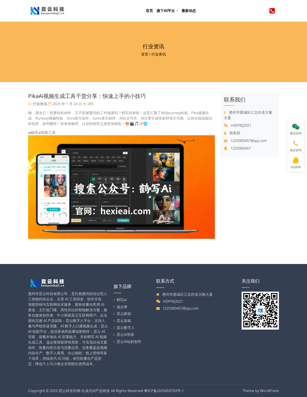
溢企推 (122, 306)
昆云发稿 (124, 320)
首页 (149, 10)
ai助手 (33, 132)
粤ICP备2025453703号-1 (164, 390)
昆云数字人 (126, 327)
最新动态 (189, 10)
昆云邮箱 (124, 313)
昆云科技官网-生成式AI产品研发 (84, 390)
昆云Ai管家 (125, 334)
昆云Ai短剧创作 (129, 341)
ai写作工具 (47, 132)
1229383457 (240, 148)
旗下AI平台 (166, 10)
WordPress (269, 390)
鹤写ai (122, 299)
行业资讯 (153, 46)
